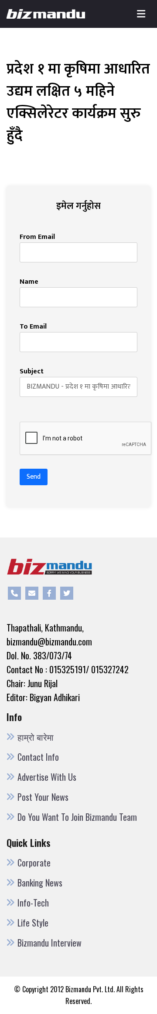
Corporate (34, 862)
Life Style (32, 922)
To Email (33, 327)
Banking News (39, 882)
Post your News (42, 796)
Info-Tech (33, 902)
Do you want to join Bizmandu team (77, 816)
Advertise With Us (46, 776)
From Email (37, 237)
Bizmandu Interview (49, 942)
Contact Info (38, 756)
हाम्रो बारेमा (35, 736)
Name (29, 282)
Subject (32, 371)
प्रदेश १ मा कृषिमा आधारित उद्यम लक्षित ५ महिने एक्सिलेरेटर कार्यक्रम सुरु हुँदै (78, 102)
